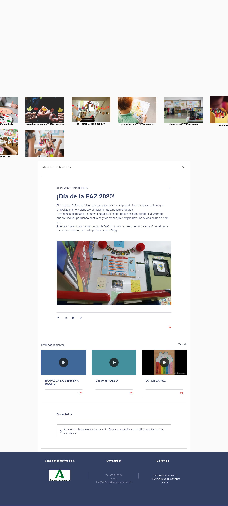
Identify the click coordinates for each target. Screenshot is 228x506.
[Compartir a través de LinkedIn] (73, 317)
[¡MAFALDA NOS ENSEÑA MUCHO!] (63, 362)
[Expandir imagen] (114, 273)
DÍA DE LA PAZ (156, 380)
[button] (182, 167)
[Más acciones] (169, 188)
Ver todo (182, 344)
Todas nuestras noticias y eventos (57, 167)
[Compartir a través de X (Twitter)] (65, 317)
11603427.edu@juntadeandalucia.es (114, 482)
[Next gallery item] (168, 273)
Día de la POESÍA (106, 380)
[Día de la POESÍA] (114, 362)
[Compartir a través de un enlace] (80, 317)
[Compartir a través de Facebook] (58, 317)
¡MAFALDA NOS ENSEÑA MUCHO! (62, 382)
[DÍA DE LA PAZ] (164, 362)
